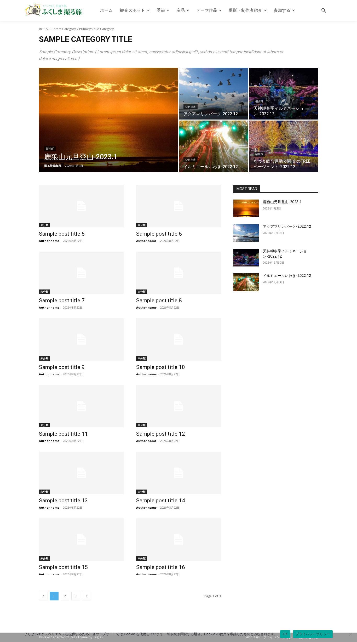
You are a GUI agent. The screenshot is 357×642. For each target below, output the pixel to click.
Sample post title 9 (62, 367)
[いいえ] (350, 634)
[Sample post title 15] (81, 539)
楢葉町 (259, 101)
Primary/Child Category (96, 29)
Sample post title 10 (160, 367)
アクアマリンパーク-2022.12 (287, 226)
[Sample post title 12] (178, 406)
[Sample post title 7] (81, 273)
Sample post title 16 (160, 567)
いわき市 (190, 106)
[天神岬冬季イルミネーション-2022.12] (283, 94)
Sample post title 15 (63, 567)
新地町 (50, 148)
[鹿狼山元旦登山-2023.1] (108, 120)
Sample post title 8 (159, 300)
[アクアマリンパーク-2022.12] (213, 94)
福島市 (259, 154)
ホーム (43, 29)
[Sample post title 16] (178, 539)
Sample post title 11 (63, 434)
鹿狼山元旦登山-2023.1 (282, 202)
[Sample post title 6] (178, 206)
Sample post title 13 (63, 500)
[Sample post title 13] (81, 473)
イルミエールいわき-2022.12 (287, 276)
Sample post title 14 (160, 500)
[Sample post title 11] (81, 406)
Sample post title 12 (160, 434)
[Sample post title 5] (81, 206)
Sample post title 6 (159, 234)
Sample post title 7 (62, 300)
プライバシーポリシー (313, 634)
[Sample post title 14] (178, 473)
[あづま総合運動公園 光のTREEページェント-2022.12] (283, 146)
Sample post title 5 (62, 234)
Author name (49, 241)
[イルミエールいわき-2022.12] (213, 146)
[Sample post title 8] (178, 273)
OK (285, 634)
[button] (323, 10)
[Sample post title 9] (81, 339)
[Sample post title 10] (178, 339)
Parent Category (64, 29)
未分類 (44, 225)
